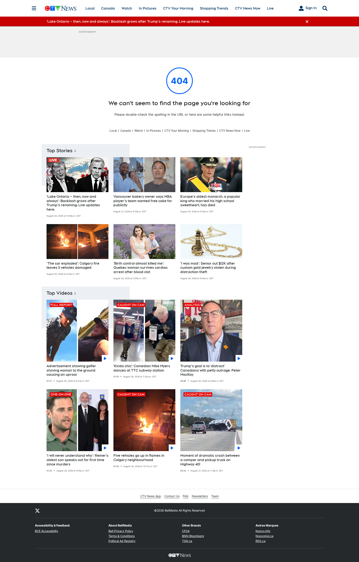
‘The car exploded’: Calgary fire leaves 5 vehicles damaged (73, 265)
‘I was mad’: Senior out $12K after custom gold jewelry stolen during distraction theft (208, 267)
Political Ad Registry (121, 541)
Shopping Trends (214, 8)
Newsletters (200, 496)
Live (270, 8)
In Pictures (147, 8)
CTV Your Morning (178, 8)
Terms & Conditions (121, 536)
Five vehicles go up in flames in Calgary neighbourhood (138, 458)
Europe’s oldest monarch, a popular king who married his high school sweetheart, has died (210, 201)
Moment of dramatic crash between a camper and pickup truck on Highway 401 (210, 460)
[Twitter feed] (37, 510)
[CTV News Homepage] (60, 8)
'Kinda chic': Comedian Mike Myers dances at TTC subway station (141, 368)
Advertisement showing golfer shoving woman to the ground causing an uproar (71, 370)
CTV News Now (247, 8)
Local (90, 8)
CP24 (185, 531)
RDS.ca (261, 541)
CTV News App (150, 496)
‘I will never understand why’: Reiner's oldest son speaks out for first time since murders (77, 460)
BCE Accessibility (46, 531)
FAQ (185, 496)
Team (215, 496)
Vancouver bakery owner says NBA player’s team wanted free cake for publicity (142, 201)
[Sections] (34, 8)
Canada (108, 8)
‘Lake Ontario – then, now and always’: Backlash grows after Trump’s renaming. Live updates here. (73, 203)
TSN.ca (187, 541)
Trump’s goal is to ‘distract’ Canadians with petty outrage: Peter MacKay (210, 370)
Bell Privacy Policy (120, 531)
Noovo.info (263, 531)
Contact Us (172, 496)
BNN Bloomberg (193, 536)
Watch (127, 8)
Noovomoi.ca (264, 536)
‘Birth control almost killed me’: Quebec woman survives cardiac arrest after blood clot (140, 267)
